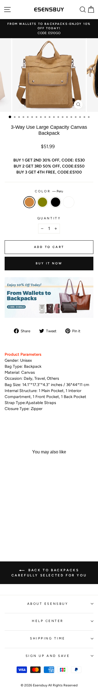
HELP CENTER (47, 621)
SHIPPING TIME (47, 638)
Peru (29, 202)
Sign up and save (48, 656)
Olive (42, 202)
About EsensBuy (47, 604)
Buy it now (49, 263)
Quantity (49, 218)
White (68, 202)
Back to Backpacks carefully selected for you (49, 572)
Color (49, 191)
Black (55, 202)
